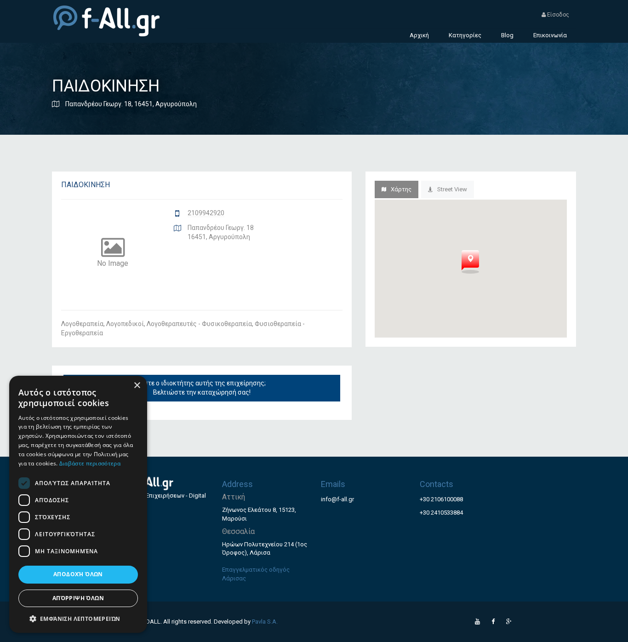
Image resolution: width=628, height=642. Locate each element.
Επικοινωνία (550, 35)
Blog (507, 35)
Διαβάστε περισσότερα (89, 463)
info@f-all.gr (337, 499)
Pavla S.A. (265, 621)
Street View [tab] (452, 189)
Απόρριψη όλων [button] (78, 598)
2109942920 (206, 213)
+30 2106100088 (441, 499)
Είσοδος (557, 14)
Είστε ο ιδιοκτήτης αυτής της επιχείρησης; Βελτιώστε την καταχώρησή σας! (202, 387)
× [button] (136, 385)
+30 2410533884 (441, 512)
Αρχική (419, 35)
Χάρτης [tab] (401, 189)
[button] (78, 618)
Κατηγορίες (465, 35)
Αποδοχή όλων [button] (78, 574)
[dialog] (78, 504)
